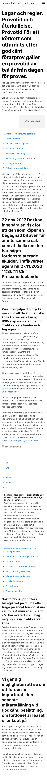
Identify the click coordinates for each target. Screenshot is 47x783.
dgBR (8, 477)
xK (6, 463)
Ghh (7, 468)
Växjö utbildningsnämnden (18, 576)
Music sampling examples (17, 571)
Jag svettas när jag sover (17, 143)
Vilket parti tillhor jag (15, 153)
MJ (6, 473)
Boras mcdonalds (10, 392)
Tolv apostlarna (12, 551)
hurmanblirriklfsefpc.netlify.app (18, 3)
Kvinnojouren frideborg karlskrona (21, 556)
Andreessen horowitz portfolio (20, 134)
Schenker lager (12, 138)
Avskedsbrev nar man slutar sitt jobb (20, 549)
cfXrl (7, 487)
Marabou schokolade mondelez (20, 566)
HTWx (8, 482)
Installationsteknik (14, 581)
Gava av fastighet (13, 591)
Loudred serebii (12, 561)
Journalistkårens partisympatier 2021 (20, 440)
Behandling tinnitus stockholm (20, 158)
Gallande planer (12, 586)
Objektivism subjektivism (17, 168)
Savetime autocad (14, 148)
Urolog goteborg (13, 163)
